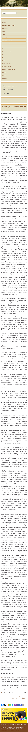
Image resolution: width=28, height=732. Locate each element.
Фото (3, 34)
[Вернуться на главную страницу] (14, 3)
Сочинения (5, 46)
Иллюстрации (5, 54)
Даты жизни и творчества (8, 25)
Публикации (5, 49)
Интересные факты (7, 43)
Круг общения (5, 37)
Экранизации (5, 57)
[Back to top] (24, 728)
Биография (5, 28)
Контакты (4, 78)
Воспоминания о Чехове (8, 69)
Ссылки (4, 75)
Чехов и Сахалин (6, 63)
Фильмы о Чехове (6, 66)
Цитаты (4, 60)
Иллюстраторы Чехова (8, 51)
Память (4, 72)
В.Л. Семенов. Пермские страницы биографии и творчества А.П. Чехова (14, 108)
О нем (3, 31)
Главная (4, 22)
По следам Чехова (7, 40)
